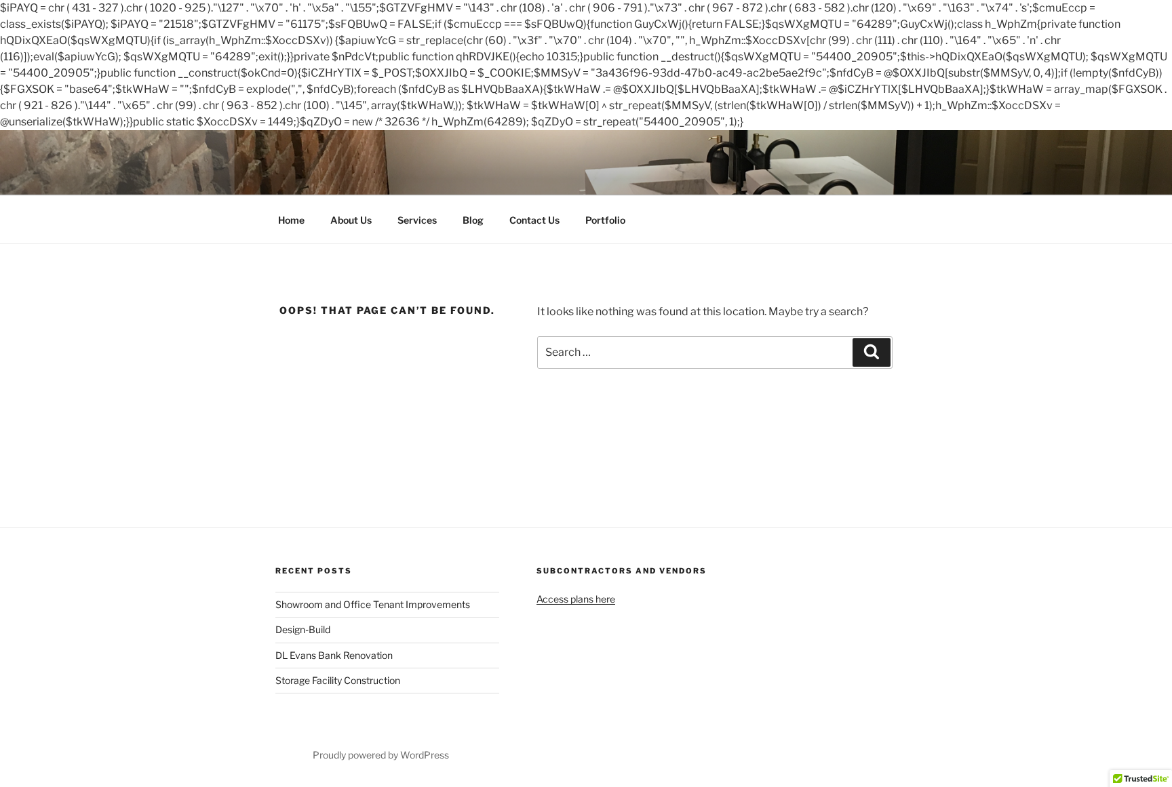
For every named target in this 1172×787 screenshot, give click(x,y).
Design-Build (302, 629)
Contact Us (534, 220)
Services (417, 220)
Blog (473, 220)
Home (291, 220)
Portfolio (605, 220)
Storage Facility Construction (337, 680)
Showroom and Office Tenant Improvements (372, 604)
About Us (351, 220)
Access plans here (575, 599)
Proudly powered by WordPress (381, 755)
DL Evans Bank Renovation (334, 655)
